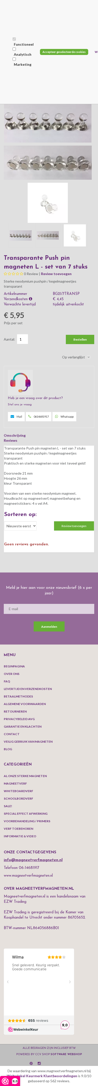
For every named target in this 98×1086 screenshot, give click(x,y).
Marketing (22, 64)
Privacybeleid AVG (19, 719)
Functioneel (24, 44)
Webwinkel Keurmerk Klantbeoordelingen (42, 1076)
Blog (8, 749)
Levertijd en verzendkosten (28, 689)
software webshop (66, 1054)
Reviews (10, 440)
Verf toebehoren (18, 829)
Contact (12, 734)
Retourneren (15, 711)
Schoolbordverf (18, 798)
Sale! (8, 806)
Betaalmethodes (18, 696)
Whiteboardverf (18, 791)
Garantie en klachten (22, 726)
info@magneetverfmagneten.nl (33, 860)
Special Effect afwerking (25, 813)
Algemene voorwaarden (25, 704)
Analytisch (22, 54)
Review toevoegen (56, 274)
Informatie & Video (20, 836)
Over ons (11, 674)
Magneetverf (15, 783)
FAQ (7, 681)
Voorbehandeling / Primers (27, 821)
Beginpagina (14, 666)
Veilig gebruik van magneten (28, 741)
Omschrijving (15, 435)
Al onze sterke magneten (25, 776)
